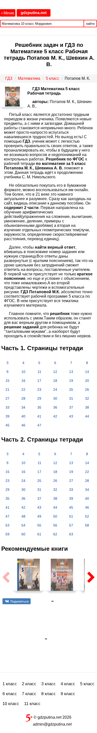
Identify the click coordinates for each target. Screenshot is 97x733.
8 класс (48, 693)
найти (90, 24)
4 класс (68, 683)
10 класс (10, 703)
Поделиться (19, 601)
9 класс (68, 693)
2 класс (29, 683)
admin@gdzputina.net (52, 724)
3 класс (48, 683)
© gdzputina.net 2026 (52, 717)
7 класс (29, 693)
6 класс (9, 693)
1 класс (9, 683)
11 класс (32, 703)
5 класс (87, 683)
